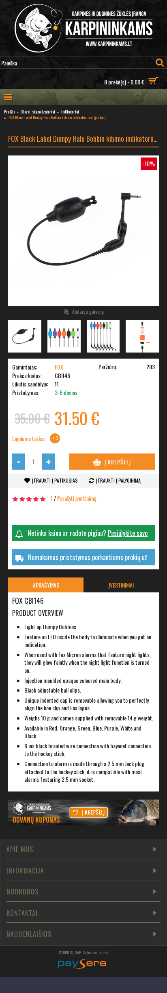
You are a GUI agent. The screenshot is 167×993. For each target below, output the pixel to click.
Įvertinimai (121, 585)
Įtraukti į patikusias (55, 480)
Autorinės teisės (95, 952)
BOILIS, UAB (72, 952)
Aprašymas (46, 585)
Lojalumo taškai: (29, 439)
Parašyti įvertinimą (76, 498)
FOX (59, 367)
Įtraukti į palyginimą (118, 480)
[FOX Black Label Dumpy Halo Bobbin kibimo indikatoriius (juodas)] (83, 230)
